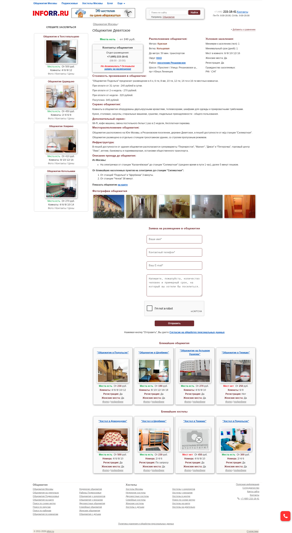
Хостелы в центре (181, 496)
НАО (159, 58)
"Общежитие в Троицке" (236, 352)
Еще (120, 3)
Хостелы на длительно (183, 507)
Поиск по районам (42, 510)
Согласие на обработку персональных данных (197, 332)
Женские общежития (89, 510)
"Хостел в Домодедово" (113, 421)
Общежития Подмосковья (46, 496)
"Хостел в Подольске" (235, 421)
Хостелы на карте (181, 503)
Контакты (242, 11)
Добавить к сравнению (244, 29)
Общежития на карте (43, 500)
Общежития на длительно (46, 492)
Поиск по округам (42, 507)
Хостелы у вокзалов (182, 492)
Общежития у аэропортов (92, 496)
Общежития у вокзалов (91, 500)
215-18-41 (225, 11)
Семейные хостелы (136, 500)
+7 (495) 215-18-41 (117, 56)
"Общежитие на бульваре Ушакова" (195, 352)
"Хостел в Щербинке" (153, 421)
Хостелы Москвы (92, 3)
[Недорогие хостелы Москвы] (107, 13)
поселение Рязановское (171, 62)
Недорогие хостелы (136, 492)
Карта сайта (253, 491)
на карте (123, 184)
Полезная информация (247, 484)
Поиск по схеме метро (44, 503)
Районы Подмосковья (90, 492)
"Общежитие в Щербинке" (153, 352)
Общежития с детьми (90, 514)
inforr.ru (50, 531)
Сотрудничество (251, 488)
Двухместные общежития (92, 503)
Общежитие (169, 17)
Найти (194, 12)
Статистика (252, 531)
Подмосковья (70, 3)
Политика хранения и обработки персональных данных (146, 523)
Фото (105, 401)
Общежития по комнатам (45, 514)
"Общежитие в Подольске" (113, 352)
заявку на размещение (117, 69)
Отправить (174, 323)
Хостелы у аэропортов (183, 489)
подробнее (117, 401)
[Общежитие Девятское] (108, 207)
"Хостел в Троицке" (194, 421)
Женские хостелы (135, 503)
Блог (110, 3)
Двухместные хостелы (137, 496)
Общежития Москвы (45, 3)
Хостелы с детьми (135, 507)
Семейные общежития (90, 507)
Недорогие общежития (90, 489)
